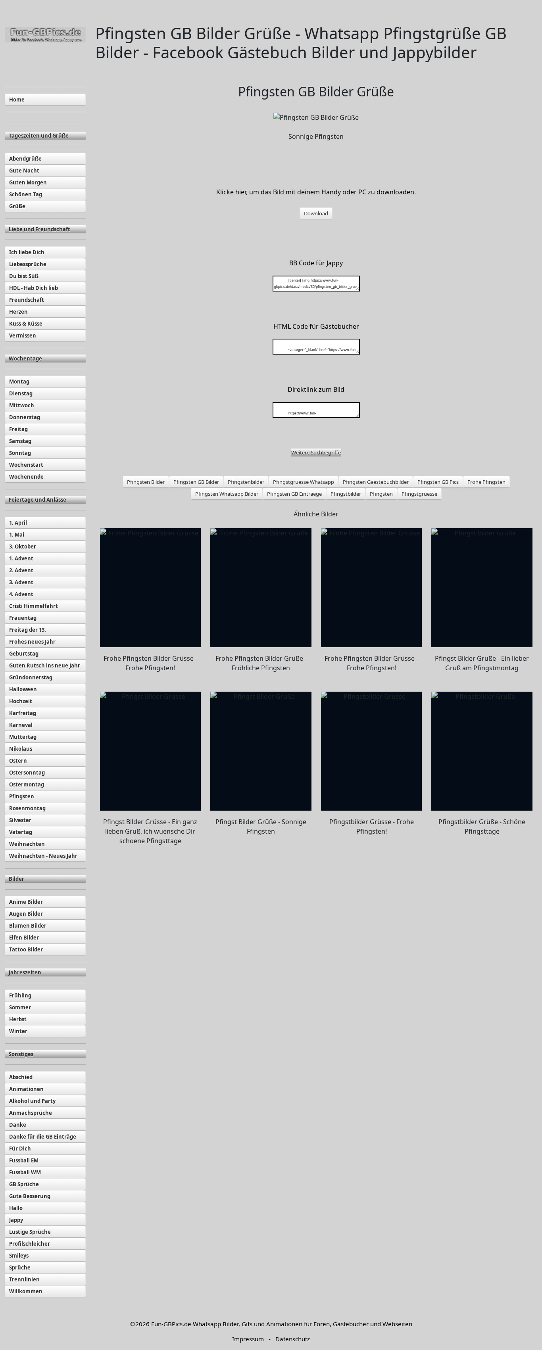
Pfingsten (381, 493)
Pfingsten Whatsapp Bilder (226, 493)
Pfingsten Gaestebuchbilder (376, 481)
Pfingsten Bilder (146, 481)
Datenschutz (292, 1339)
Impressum (248, 1339)
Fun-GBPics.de (171, 1324)
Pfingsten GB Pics (438, 481)
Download (316, 213)
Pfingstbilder (346, 493)
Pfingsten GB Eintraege (294, 493)
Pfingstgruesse (419, 493)
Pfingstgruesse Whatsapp (303, 481)
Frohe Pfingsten (486, 481)
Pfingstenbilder (246, 481)
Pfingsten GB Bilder (196, 481)
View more (150, 587)
